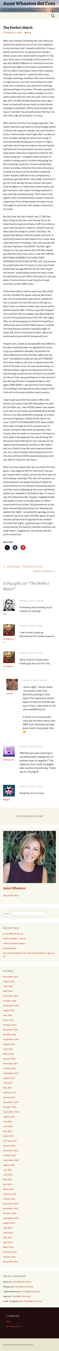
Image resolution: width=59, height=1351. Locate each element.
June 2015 (8, 1174)
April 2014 (7, 1242)
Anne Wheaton (14, 888)
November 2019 (10, 995)
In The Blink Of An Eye (13, 933)
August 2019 (9, 1010)
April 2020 (7, 991)
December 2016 (10, 1102)
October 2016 (9, 1107)
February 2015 (10, 1194)
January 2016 (9, 1145)
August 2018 (9, 1044)
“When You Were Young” (14, 943)
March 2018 (8, 1053)
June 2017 (8, 1082)
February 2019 (10, 1024)
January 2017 (9, 1097)
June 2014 (8, 1232)
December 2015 (10, 1150)
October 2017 (9, 1068)
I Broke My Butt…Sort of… (15, 938)
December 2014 (10, 1203)
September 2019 (11, 1005)
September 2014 (11, 1218)
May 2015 (7, 1179)
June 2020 (8, 986)
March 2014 (8, 1247)
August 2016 (9, 1116)
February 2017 (10, 1092)
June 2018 (8, 1049)
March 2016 (8, 1136)
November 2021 (10, 976)
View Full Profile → (12, 895)
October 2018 (9, 1034)
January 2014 (9, 1256)
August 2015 (9, 1165)
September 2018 (11, 1039)
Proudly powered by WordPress (18, 1344)
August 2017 (9, 1078)
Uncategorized (13, 1326)
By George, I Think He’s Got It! (23, 566)
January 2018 (9, 1058)
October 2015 (9, 1155)
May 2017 (7, 1087)
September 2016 (11, 1111)
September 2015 (11, 1160)
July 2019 (7, 1015)
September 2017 (11, 1073)
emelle (9, 693)
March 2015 (8, 1189)
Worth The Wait (44, 571)
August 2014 (9, 1223)
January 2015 (9, 1198)
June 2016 (8, 1126)
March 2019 (8, 1020)
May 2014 (7, 1237)
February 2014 (10, 1251)
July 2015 (7, 1169)
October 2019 (9, 1000)
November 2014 (10, 1208)
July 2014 (7, 1227)
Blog (29, 32)
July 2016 (7, 1121)
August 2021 (9, 981)
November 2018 (10, 1029)
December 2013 (10, 1261)
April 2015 (7, 1184)
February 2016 (10, 1140)
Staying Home (9, 948)
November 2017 (10, 1063)
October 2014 (9, 1213)
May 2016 (7, 1131)
